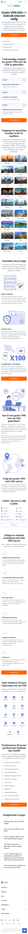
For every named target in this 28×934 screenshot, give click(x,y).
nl (20, 1)
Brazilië (20, 508)
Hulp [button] (2, 896)
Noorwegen (6, 517)
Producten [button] (4, 887)
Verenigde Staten (22, 519)
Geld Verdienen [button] (5, 913)
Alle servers (14, 525)
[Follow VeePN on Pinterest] (18, 920)
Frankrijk (20, 511)
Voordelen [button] (4, 900)
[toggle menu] (26, 2)
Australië (5, 508)
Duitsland (5, 511)
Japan (19, 514)
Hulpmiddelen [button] (5, 904)
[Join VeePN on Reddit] (14, 920)
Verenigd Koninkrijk (8, 519)
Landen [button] (3, 909)
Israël (4, 514)
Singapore (20, 517)
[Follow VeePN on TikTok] (10, 920)
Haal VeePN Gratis (14, 35)
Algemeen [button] (4, 891)
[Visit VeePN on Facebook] (2, 920)
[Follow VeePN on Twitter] (6, 920)
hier (16, 87)
